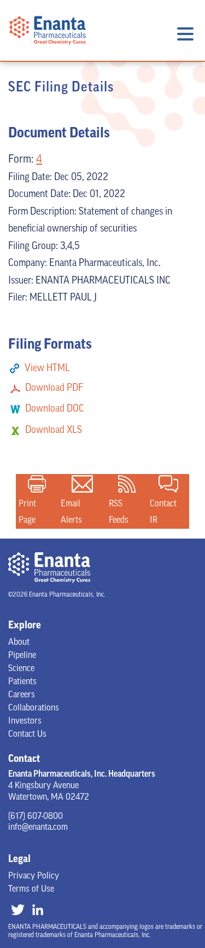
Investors (25, 721)
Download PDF (54, 389)
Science (21, 668)
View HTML (47, 369)
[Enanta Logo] (47, 52)
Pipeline (22, 655)
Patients (22, 682)
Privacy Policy (33, 876)
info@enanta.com (38, 827)
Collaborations (33, 708)
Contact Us (27, 734)
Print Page (37, 484)
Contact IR (168, 484)
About (19, 642)
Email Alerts (82, 484)
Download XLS (53, 431)
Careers (21, 695)
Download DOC (54, 409)
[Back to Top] (185, 905)
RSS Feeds (127, 484)
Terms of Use (31, 889)
